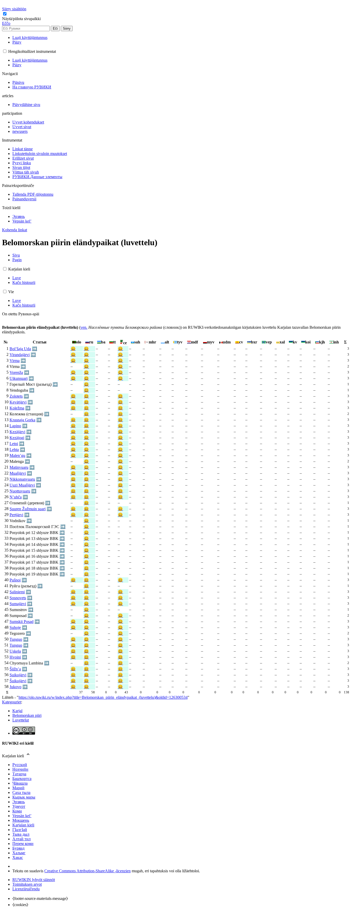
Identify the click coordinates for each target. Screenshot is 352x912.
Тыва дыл (20, 834)
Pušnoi (15, 580)
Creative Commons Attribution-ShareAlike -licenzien (87, 871)
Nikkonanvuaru (22, 479)
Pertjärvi (16, 515)
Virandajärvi (20, 354)
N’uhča (16, 497)
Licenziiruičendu (26, 889)
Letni (14, 443)
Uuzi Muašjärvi (22, 485)
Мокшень (20, 820)
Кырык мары (23, 797)
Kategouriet (11, 702)
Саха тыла (21, 792)
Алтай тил (21, 839)
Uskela (15, 651)
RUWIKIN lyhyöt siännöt (33, 879)
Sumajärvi (18, 604)
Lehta (14, 449)
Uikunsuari (19, 378)
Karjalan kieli (23, 825)
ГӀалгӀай (19, 829)
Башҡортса (21, 778)
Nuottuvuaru (20, 491)
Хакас (17, 857)
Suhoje (15, 627)
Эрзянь (18, 802)
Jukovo (15, 687)
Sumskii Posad (21, 621)
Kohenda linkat (14, 230)
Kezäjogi (17, 438)
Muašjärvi (18, 473)
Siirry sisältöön (14, 9)
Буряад (18, 848)
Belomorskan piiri (26, 715)
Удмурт (18, 806)
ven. (83, 327)
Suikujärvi (18, 675)
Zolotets (16, 396)
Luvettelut (20, 720)
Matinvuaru (19, 467)
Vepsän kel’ (21, 816)
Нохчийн (20, 769)
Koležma (17, 408)
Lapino (15, 426)
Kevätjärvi (18, 402)
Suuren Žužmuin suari (28, 509)
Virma (15, 360)
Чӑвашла (20, 783)
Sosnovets (18, 598)
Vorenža (16, 372)
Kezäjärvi (17, 432)
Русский (19, 764)
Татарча (19, 774)
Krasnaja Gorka (22, 420)
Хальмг (19, 853)
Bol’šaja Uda (20, 349)
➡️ (34, 349)
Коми (17, 811)
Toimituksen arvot (27, 884)
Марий (18, 788)
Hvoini (15, 657)
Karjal (17, 711)
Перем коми (22, 843)
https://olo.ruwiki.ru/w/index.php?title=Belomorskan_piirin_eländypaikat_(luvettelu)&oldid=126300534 (103, 697)
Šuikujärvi (18, 681)
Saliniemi (17, 592)
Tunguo (16, 639)
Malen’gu (17, 455)
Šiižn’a (15, 669)
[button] (22, 19)
